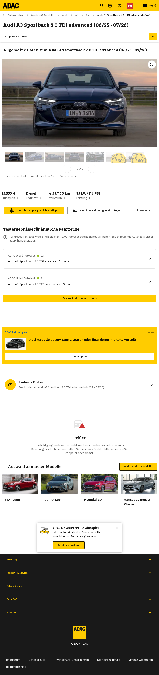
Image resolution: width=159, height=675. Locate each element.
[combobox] (75, 6)
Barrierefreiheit (16, 667)
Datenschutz (37, 660)
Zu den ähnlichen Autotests (79, 298)
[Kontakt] (119, 5)
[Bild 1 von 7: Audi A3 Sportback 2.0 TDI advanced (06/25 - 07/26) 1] (14, 157)
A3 (76, 15)
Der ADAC (12, 599)
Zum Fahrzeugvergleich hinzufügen (37, 210)
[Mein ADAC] (110, 5)
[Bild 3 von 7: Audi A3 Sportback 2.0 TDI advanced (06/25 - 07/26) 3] (54, 157)
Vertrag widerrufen (141, 660)
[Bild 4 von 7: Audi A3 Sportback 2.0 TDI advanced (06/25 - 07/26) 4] (74, 157)
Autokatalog (15, 15)
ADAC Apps (13, 559)
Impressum (13, 660)
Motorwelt (12, 612)
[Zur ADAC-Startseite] (11, 6)
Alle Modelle (142, 210)
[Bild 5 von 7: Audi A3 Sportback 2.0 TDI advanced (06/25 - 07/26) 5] (95, 157)
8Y (87, 15)
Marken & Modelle (42, 15)
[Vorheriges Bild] (67, 169)
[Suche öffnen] (102, 5)
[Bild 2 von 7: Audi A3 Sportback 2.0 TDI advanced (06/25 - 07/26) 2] (34, 157)
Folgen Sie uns (14, 586)
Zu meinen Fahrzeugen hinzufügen (100, 210)
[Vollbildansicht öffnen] (152, 64)
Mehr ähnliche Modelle (138, 466)
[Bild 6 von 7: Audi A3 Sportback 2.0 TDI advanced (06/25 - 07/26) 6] (115, 157)
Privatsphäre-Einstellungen (71, 660)
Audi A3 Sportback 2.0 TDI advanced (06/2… (125, 15)
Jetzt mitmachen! (69, 545)
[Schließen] (116, 528)
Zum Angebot (79, 356)
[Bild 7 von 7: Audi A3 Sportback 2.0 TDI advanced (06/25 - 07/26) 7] (135, 157)
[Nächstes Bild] (92, 169)
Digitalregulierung (108, 660)
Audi (64, 15)
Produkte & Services (18, 572)
